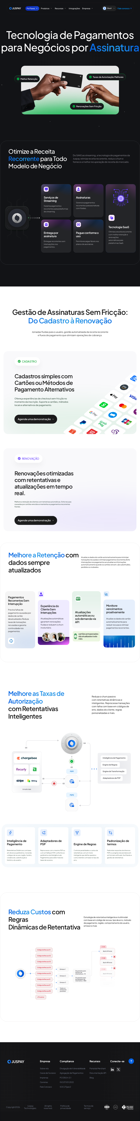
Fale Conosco (46, 1087)
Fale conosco (124, 8)
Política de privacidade (65, 1107)
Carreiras (44, 1082)
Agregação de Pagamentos (71, 1073)
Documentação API (98, 1073)
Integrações (74, 8)
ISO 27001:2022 (67, 1082)
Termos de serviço (88, 1107)
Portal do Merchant (98, 1068)
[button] (109, 8)
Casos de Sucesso (48, 1073)
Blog (92, 1077)
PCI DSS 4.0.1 (65, 1077)
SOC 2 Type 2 (65, 1087)
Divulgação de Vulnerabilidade (72, 1068)
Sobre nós (44, 1068)
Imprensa (44, 1077)
